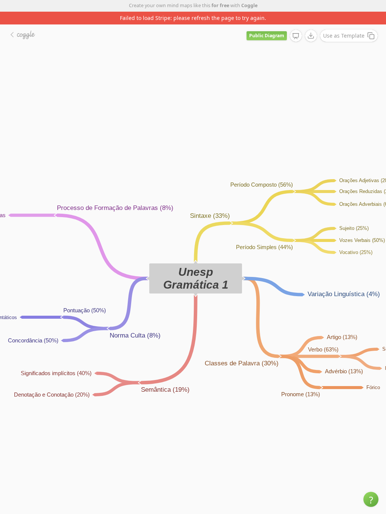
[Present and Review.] (296, 36)
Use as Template (344, 35)
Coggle (249, 5)
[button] (370, 499)
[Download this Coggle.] (311, 36)
